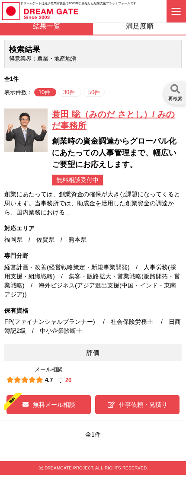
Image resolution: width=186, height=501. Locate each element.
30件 (70, 92)
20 (68, 380)
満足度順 (140, 26)
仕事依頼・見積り (143, 404)
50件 (94, 92)
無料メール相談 (54, 404)
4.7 (49, 380)
